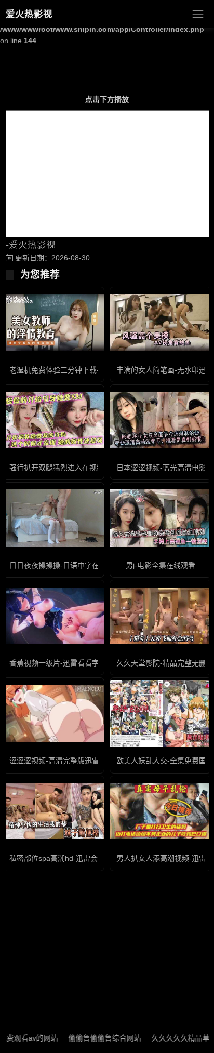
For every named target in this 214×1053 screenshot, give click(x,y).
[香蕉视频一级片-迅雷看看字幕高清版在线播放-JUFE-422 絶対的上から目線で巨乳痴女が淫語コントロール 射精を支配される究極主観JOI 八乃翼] (53, 616)
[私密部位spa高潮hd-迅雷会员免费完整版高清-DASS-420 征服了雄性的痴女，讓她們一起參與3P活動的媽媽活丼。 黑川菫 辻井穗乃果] (53, 811)
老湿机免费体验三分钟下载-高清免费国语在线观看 (90, 370)
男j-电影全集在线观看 (160, 565)
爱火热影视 (29, 14)
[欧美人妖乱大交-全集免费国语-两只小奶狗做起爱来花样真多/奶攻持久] (160, 713)
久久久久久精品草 (170, 1038)
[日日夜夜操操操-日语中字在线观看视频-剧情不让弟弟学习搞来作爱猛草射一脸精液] (53, 517)
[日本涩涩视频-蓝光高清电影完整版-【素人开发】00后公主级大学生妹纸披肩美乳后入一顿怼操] (160, 420)
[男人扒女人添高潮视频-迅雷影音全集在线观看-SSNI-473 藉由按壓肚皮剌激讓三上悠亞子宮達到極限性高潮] (160, 811)
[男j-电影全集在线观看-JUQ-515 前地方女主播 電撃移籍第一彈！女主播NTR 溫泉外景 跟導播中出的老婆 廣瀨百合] (160, 517)
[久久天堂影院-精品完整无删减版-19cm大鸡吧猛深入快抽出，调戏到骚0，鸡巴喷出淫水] (160, 616)
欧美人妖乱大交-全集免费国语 (164, 760)
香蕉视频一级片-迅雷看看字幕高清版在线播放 (83, 663)
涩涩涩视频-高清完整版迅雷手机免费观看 (76, 760)
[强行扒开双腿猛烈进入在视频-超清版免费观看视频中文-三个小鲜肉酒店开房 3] (53, 420)
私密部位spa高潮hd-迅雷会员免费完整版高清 (82, 858)
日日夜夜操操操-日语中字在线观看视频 (72, 565)
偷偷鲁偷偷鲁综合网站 (94, 1038)
